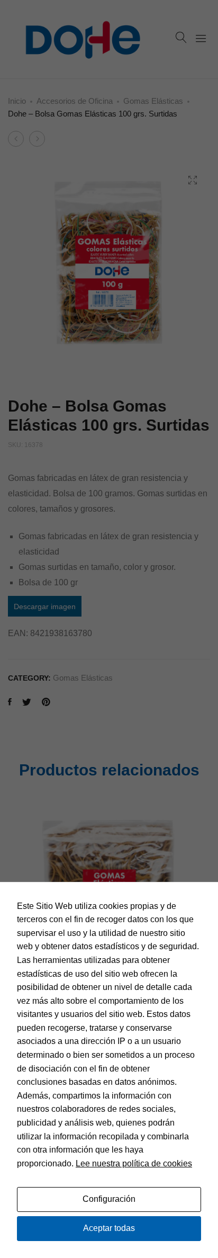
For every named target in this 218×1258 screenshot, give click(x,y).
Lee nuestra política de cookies (134, 1163)
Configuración (109, 1198)
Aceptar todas (109, 1228)
